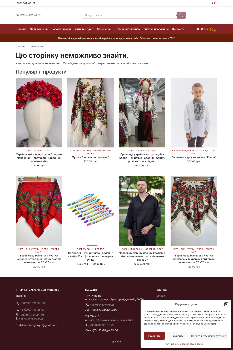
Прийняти (154, 336)
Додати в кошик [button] (39, 172)
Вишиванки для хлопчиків (188, 151)
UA (211, 3)
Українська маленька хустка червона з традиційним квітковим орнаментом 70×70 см (39, 259)
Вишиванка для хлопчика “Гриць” (194, 157)
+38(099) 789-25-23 (32, 309)
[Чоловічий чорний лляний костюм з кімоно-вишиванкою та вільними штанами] (142, 211)
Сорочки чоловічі (132, 249)
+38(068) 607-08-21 (102, 304)
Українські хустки (80, 151)
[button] (226, 304)
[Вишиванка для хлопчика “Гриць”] (194, 112)
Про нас (160, 295)
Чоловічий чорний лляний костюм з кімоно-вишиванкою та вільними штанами (142, 256)
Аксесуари (32, 151)
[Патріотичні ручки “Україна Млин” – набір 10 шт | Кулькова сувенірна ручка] (90, 211)
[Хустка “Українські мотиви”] (90, 112)
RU (215, 3)
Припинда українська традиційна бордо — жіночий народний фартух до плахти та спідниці (142, 158)
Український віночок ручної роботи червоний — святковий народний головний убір (39, 158)
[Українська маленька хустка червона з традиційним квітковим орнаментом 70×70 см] (39, 211)
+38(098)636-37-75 (102, 325)
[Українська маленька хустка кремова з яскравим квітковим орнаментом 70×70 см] (194, 211)
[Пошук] (181, 15)
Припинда (149, 151)
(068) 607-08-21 (25, 3)
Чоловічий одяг (153, 249)
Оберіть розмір (194, 168)
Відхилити (177, 336)
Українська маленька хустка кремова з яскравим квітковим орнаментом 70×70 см (193, 259)
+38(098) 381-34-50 (32, 303)
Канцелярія (97, 249)
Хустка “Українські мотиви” (90, 157)
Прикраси (46, 151)
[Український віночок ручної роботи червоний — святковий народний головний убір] (39, 112)
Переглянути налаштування (208, 336)
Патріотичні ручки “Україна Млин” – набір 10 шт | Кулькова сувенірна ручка (90, 256)
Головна (20, 46)
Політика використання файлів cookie (184, 344)
